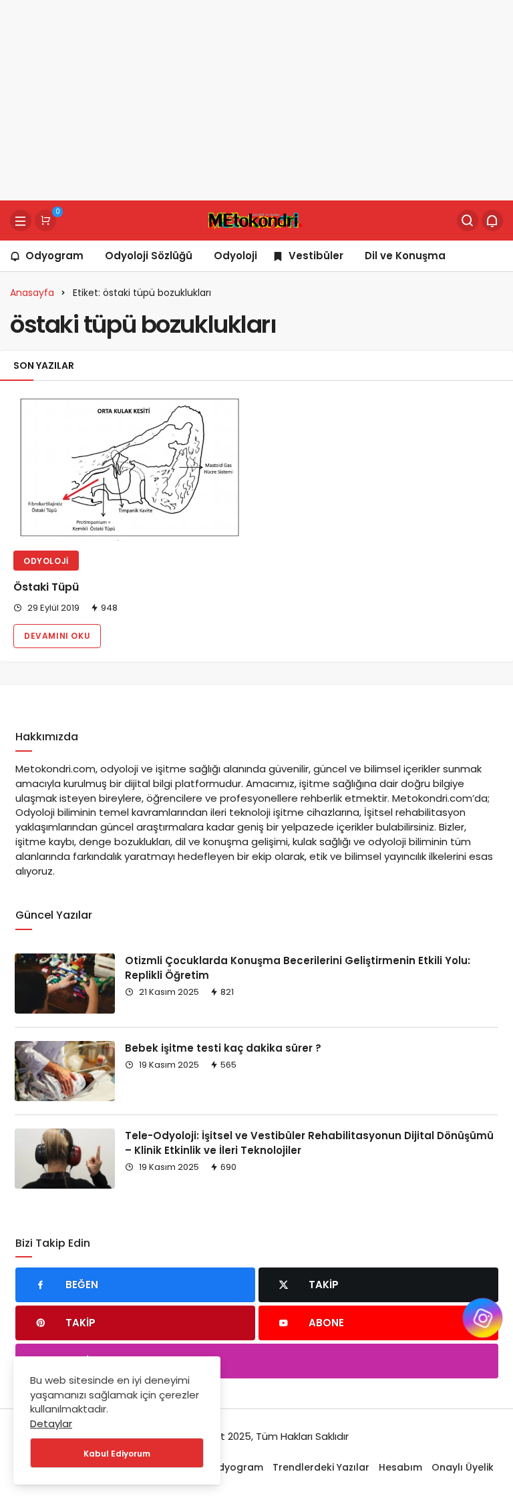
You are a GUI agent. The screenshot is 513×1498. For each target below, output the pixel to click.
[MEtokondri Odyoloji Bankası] (256, 219)
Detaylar (51, 1423)
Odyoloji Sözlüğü (148, 256)
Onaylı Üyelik (463, 1467)
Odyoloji (235, 256)
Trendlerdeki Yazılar (321, 1467)
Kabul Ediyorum (116, 1453)
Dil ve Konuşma (405, 256)
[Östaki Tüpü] (128, 467)
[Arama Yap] (467, 220)
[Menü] (20, 220)
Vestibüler (316, 256)
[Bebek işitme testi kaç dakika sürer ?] (65, 1071)
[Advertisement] (256, 100)
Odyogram (54, 256)
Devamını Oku (57, 635)
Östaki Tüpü (46, 587)
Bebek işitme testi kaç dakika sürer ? (223, 1048)
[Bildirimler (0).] (492, 220)
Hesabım (400, 1467)
